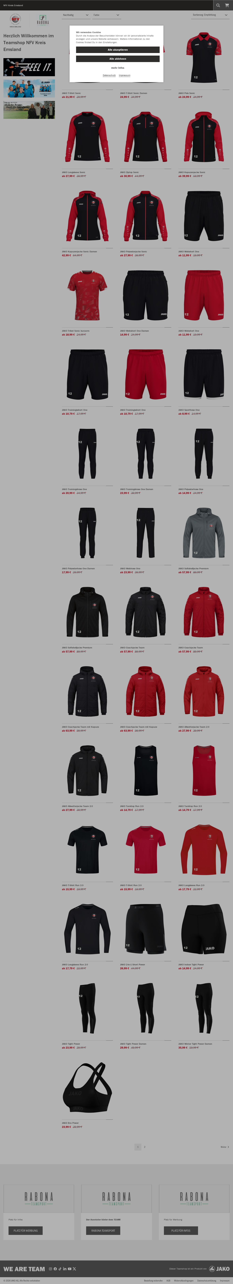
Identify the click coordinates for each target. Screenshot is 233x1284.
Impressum (124, 75)
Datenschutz (109, 75)
